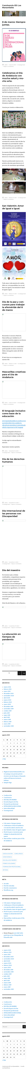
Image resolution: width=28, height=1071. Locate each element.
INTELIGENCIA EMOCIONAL (12, 806)
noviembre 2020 (9, 695)
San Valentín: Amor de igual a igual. (13, 207)
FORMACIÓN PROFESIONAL (12, 866)
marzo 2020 (7, 700)
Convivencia (8, 797)
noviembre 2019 (9, 708)
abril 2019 (7, 717)
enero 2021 (7, 691)
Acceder (6, 883)
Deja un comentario (9, 66)
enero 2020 (7, 704)
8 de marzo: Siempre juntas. (12, 823)
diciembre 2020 (9, 693)
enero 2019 (7, 724)
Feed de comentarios (10, 888)
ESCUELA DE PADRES (10, 799)
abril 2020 (7, 698)
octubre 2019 (8, 711)
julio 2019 (7, 713)
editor (6, 64)
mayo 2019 (7, 715)
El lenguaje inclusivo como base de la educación (13, 413)
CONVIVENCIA (7, 857)
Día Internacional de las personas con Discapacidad (13, 513)
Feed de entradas (9, 886)
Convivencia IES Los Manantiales (11, 6)
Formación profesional (11, 804)
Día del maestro (11, 570)
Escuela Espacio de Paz (11, 802)
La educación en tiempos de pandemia (11, 637)
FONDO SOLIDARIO (9, 863)
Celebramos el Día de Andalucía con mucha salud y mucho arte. (13, 77)
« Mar (4, 759)
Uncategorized (21, 64)
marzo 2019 (7, 719)
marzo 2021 (7, 687)
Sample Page (8, 782)
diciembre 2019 (8, 706)
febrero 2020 (8, 702)
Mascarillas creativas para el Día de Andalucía (14, 374)
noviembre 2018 (9, 726)
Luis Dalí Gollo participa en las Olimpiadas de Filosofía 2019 (13, 935)
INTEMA (5, 870)
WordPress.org (8, 890)
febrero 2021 (7, 689)
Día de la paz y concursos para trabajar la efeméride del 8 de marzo (13, 306)
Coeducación (8, 795)
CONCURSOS (18, 853)
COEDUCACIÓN (8, 853)
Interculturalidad (9, 808)
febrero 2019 (7, 721)
